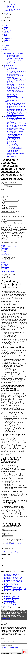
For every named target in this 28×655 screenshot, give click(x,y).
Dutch (5, 35)
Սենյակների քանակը (7, 208)
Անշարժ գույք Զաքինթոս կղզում (14, 581)
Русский (6, 28)
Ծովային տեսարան (16, 226)
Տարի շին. (4, 214)
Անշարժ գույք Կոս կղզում (12, 590)
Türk (5, 44)
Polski (5, 41)
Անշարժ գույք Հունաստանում (13, 53)
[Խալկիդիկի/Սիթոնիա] (9, 533)
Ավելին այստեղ (5, 618)
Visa (8, 59)
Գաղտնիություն (9, 601)
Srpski (5, 42)
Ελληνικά (6, 27)
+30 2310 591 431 (8, 10)
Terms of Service (4, 650)
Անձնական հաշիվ (10, 604)
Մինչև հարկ (5, 207)
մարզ (2, 189)
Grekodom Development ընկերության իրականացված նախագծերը (16, 80)
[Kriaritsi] (9, 534)
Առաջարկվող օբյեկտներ (12, 596)
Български (6, 31)
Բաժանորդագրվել (7, 536)
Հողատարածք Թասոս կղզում (13, 583)
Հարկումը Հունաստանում (15, 115)
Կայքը (3, 219)
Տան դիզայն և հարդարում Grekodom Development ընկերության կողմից (15, 89)
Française (6, 37)
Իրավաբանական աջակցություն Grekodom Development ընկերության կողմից (17, 122)
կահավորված (13, 227)
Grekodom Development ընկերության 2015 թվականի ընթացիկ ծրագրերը (16, 84)
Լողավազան (6, 229)
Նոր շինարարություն (9, 230)
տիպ (2, 187)
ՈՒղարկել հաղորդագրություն (13, 653)
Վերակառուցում (12, 69)
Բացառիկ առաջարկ (10, 599)
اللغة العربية (7, 47)
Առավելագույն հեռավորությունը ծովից (13, 222)
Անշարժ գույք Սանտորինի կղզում (15, 589)
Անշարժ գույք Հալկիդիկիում (13, 577)
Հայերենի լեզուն (9, 29)
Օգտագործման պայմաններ (13, 602)
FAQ (8, 64)
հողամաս (4, 221)
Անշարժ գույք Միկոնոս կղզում (13, 587)
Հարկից (3, 205)
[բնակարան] (13, 186)
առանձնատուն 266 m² (8, 254)
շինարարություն (9, 66)
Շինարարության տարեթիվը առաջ (12, 216)
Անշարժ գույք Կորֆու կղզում (13, 578)
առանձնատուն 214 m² (8, 271)
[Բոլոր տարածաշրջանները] (9, 530)
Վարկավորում (11, 156)
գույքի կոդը (4, 196)
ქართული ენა (8, 38)
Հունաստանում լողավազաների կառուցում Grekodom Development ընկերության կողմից (15, 98)
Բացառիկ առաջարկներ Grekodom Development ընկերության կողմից (15, 135)
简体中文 (6, 32)
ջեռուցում (23, 227)
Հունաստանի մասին (14, 55)
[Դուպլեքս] (13, 187)
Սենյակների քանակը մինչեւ (10, 211)
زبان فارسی (7, 40)
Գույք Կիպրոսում (9, 65)
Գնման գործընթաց (13, 56)
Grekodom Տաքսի (12, 151)
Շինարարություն (12, 68)
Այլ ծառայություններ (10, 116)
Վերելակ (5, 226)
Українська (7, 45)
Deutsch (6, 34)
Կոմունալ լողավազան (19, 229)
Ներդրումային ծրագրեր (14, 113)
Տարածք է (4, 202)
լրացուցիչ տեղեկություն (15, 58)
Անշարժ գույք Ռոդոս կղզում (13, 580)
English (5, 25)
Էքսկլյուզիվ (19, 236)
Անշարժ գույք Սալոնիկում (12, 575)
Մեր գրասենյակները (13, 7)
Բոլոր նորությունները (11, 551)
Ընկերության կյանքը (13, 9)
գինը (2, 200)
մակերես (4, 204)
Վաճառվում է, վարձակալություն (11, 182)
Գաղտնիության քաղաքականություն (13, 543)
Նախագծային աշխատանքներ (17, 71)
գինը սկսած (4, 199)
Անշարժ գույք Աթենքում (11, 574)
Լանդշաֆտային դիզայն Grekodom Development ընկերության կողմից (15, 93)
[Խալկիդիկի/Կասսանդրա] (9, 532)
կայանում (4, 227)
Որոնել (3, 238)
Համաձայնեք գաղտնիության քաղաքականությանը (10, 648)
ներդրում (7, 101)
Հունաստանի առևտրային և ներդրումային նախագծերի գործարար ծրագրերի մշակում (17, 110)
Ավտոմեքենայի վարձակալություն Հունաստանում (13, 143)
